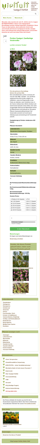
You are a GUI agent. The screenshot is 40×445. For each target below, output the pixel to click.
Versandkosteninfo (30, 403)
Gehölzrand (6, 308)
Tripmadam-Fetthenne (19, 293)
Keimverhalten (7, 347)
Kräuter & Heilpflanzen (10, 315)
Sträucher (6, 310)
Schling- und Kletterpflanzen (11, 319)
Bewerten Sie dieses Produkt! (12, 435)
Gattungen (6, 335)
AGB (7, 379)
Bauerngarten (7, 322)
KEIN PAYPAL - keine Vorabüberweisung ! (18, 365)
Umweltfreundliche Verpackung (15, 362)
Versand (8, 382)
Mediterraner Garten (9, 324)
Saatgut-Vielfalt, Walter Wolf (21, 441)
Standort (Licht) (7, 344)
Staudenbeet (7, 302)
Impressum (9, 371)
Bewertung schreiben (16, 239)
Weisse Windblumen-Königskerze (23, 268)
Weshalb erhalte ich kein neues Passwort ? (19, 368)
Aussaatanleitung (11, 376)
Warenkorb (18, 18)
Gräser (5, 311)
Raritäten (6, 326)
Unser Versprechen (11, 359)
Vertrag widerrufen (11, 391)
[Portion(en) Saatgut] (23, 222)
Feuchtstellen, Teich (9, 313)
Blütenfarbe (6, 342)
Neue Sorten (6, 409)
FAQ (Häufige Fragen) (12, 385)
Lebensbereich (7, 337)
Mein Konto (7, 18)
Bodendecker (7, 320)
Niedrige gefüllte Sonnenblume (12, 424)
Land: (5, 37)
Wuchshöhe (6, 338)
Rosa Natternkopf (18, 282)
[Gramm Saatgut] (23, 223)
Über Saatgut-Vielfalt (12, 374)
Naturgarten (6, 306)
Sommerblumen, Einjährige (11, 317)
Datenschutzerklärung (12, 388)
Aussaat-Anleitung (8, 349)
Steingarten (6, 304)
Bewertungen (6, 432)
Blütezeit (5, 340)
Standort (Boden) (8, 346)
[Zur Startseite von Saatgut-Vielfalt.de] (20, 6)
